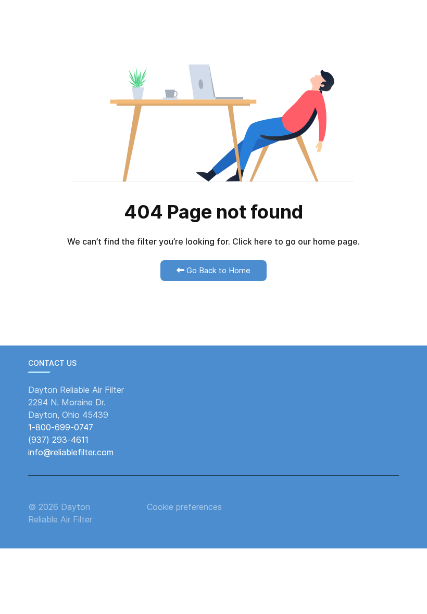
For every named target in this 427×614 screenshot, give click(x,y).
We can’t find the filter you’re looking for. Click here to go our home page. (213, 241)
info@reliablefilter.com (71, 452)
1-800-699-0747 (60, 427)
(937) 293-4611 (58, 439)
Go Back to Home (217, 270)
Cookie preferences (184, 507)
